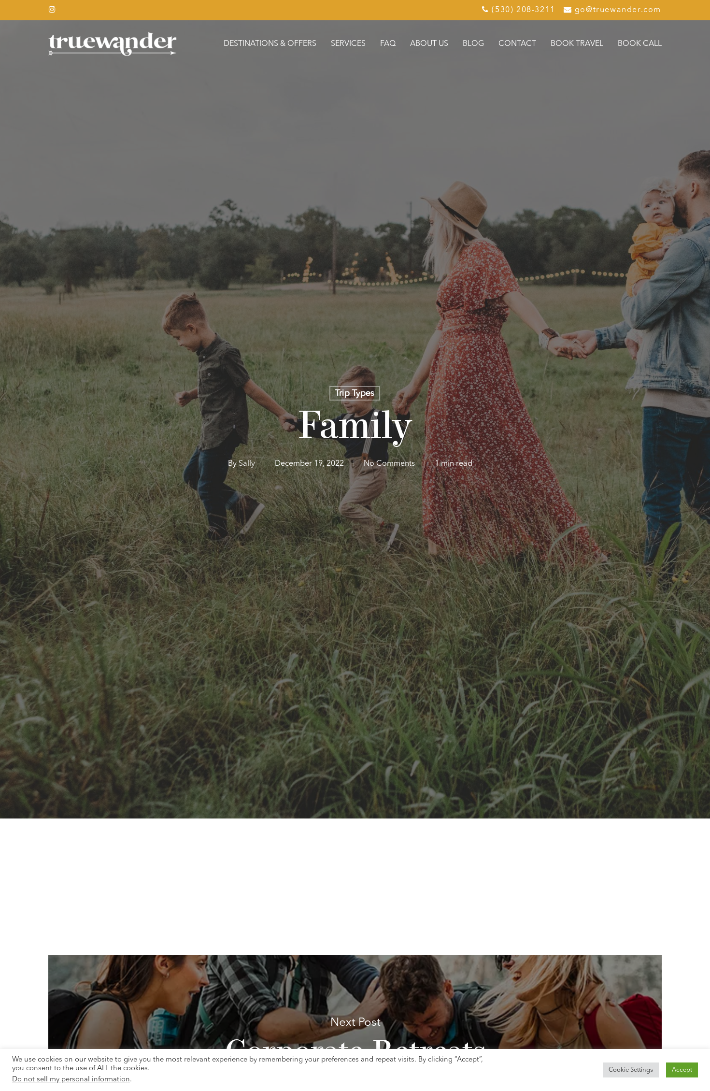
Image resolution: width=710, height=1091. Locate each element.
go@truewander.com (618, 10)
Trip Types (354, 393)
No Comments (389, 464)
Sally (247, 464)
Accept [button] (682, 1070)
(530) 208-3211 (522, 10)
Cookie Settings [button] (631, 1070)
